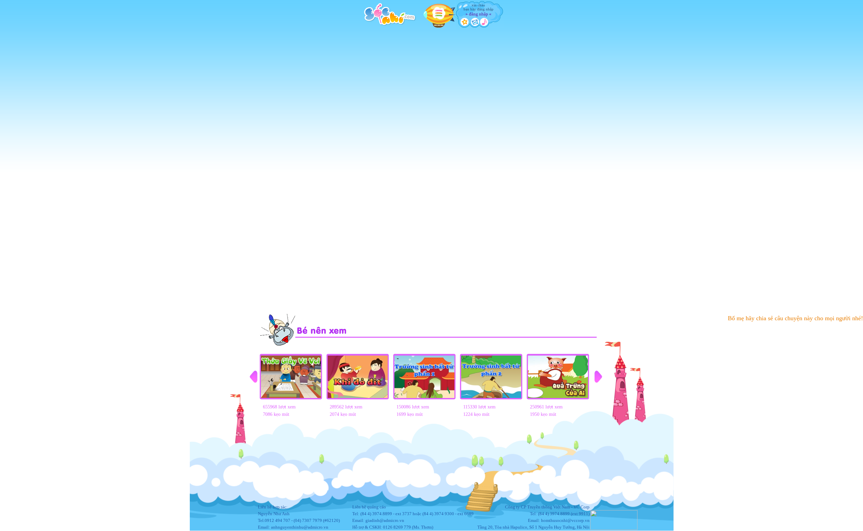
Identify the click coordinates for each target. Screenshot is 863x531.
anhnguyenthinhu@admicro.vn (299, 527)
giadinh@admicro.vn (384, 520)
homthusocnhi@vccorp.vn (565, 520)
